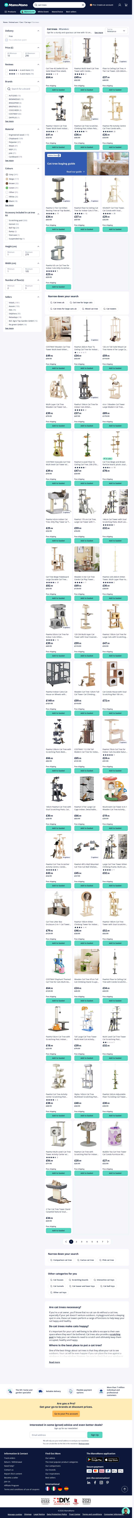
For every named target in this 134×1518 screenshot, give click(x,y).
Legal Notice (39, 1514)
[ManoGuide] (126, 1511)
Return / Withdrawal (13, 1462)
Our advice (50, 1458)
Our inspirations (52, 1473)
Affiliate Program (11, 1485)
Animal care (13, 22)
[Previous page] (66, 1242)
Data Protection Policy (57, 1514)
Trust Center (74, 1514)
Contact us (8, 1470)
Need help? (9, 1466)
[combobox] (116, 31)
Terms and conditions (92, 1514)
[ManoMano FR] (47, 1489)
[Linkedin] (89, 1482)
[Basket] (126, 5)
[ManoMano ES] (66, 1489)
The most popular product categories (61, 1462)
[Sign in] (120, 5)
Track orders (9, 1458)
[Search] (36, 5)
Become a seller (11, 1477)
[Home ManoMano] (16, 5)
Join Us (7, 1481)
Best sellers (50, 1477)
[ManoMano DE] (60, 1489)
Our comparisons (53, 1466)
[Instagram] (101, 1482)
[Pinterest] (107, 1482)
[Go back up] (125, 1489)
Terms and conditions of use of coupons (21, 1489)
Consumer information (114, 1514)
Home (5, 22)
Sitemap (28, 1514)
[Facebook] (95, 1482)
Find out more (84, 1443)
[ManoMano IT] (54, 1489)
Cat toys (28, 22)
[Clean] (83, 5)
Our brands (50, 1470)
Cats (21, 22)
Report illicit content (13, 1473)
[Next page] (108, 1242)
